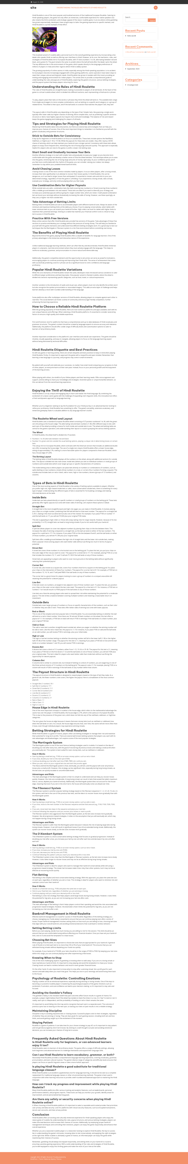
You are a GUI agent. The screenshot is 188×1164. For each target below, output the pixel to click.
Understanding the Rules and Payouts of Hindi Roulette (81, 8)
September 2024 (133, 69)
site (33, 7)
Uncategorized (132, 85)
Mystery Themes (56, 1159)
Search (127, 17)
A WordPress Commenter (135, 52)
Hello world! (131, 36)
